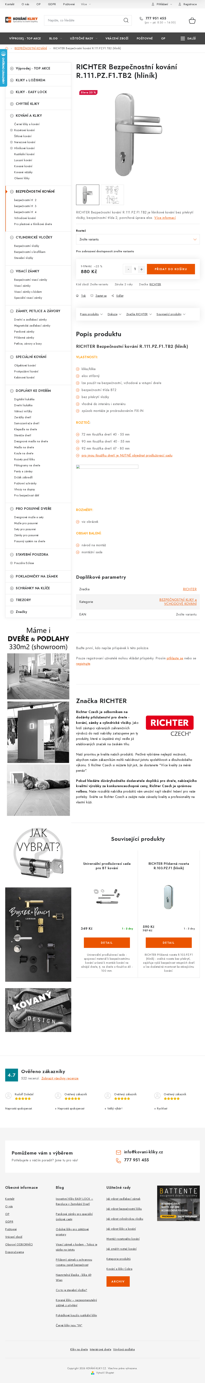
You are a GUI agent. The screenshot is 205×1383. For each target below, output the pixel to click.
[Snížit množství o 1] (128, 269)
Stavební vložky (23, 258)
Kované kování (23, 166)
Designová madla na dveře (31, 441)
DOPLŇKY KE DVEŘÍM (33, 390)
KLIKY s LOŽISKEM (30, 80)
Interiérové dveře (100, 1349)
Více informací (165, 217)
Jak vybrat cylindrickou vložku (125, 1219)
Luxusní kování (23, 160)
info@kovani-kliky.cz (143, 1152)
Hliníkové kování (24, 148)
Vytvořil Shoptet (105, 1373)
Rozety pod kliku (24, 459)
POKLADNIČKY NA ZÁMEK (37, 576)
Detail (107, 942)
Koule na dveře (23, 453)
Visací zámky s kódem (28, 292)
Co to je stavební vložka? (71, 1290)
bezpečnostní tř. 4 (25, 212)
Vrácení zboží (13, 1237)
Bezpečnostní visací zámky (30, 280)
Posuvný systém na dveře (29, 541)
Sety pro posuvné (25, 529)
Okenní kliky (21, 178)
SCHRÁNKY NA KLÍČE (33, 588)
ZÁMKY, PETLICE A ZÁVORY (38, 311)
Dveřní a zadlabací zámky (30, 320)
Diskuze (113, 314)
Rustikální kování (24, 154)
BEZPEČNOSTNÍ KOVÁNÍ (35, 191)
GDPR (52, 4)
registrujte (83, 663)
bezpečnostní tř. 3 (25, 206)
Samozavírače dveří (26, 423)
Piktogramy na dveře (27, 465)
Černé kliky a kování (26, 124)
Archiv (118, 1281)
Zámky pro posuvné (26, 535)
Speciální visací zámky (28, 298)
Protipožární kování (26, 371)
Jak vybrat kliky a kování (121, 1229)
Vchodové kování (25, 218)
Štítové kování (22, 136)
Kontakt (9, 4)
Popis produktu (89, 314)
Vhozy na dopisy (24, 489)
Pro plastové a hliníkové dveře (33, 224)
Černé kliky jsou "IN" (69, 1325)
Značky (21, 612)
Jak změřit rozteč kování (122, 1249)
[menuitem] (25, 38)
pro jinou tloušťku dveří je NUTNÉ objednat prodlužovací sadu (127, 455)
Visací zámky (22, 286)
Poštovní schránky (25, 483)
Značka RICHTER (137, 314)
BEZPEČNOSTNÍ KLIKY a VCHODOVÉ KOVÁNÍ (178, 601)
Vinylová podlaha (124, 1349)
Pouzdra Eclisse (24, 563)
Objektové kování (25, 365)
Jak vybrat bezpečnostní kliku (124, 1209)
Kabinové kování (24, 377)
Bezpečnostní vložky (26, 246)
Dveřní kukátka (23, 405)
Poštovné (69, 4)
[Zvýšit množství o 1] (141, 269)
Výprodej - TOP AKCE (33, 68)
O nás (25, 4)
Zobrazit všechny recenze (60, 1078)
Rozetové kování (24, 130)
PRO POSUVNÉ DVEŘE (34, 508)
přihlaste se (175, 658)
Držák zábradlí (23, 477)
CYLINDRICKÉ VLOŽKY (34, 237)
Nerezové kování (24, 142)
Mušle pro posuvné (26, 523)
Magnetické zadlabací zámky (32, 326)
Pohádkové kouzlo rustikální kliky (76, 1315)
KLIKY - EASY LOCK (31, 92)
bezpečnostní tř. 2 (25, 200)
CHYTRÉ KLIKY (27, 104)
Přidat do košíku (171, 269)
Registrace (190, 4)
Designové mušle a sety (28, 517)
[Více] (188, 38)
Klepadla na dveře (25, 429)
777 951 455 (155, 18)
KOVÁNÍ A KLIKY (29, 115)
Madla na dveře (24, 447)
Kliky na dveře (79, 1349)
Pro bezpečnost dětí (26, 495)
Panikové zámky (24, 332)
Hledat (126, 20)
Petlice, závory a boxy (28, 344)
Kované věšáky (23, 172)
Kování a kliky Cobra (119, 1269)
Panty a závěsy (23, 471)
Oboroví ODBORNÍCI (19, 1244)
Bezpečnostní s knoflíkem (29, 252)
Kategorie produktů (119, 1259)
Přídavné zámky (24, 338)
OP (38, 4)
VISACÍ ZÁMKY (27, 271)
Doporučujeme (14, 1252)
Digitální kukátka (24, 399)
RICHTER (155, 284)
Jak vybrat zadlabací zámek (123, 1199)
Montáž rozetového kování (123, 1239)
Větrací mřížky (23, 411)
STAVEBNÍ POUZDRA (32, 554)
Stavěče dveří (22, 435)
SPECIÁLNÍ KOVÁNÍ (31, 357)
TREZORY (23, 600)
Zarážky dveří (22, 417)
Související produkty (169, 314)
